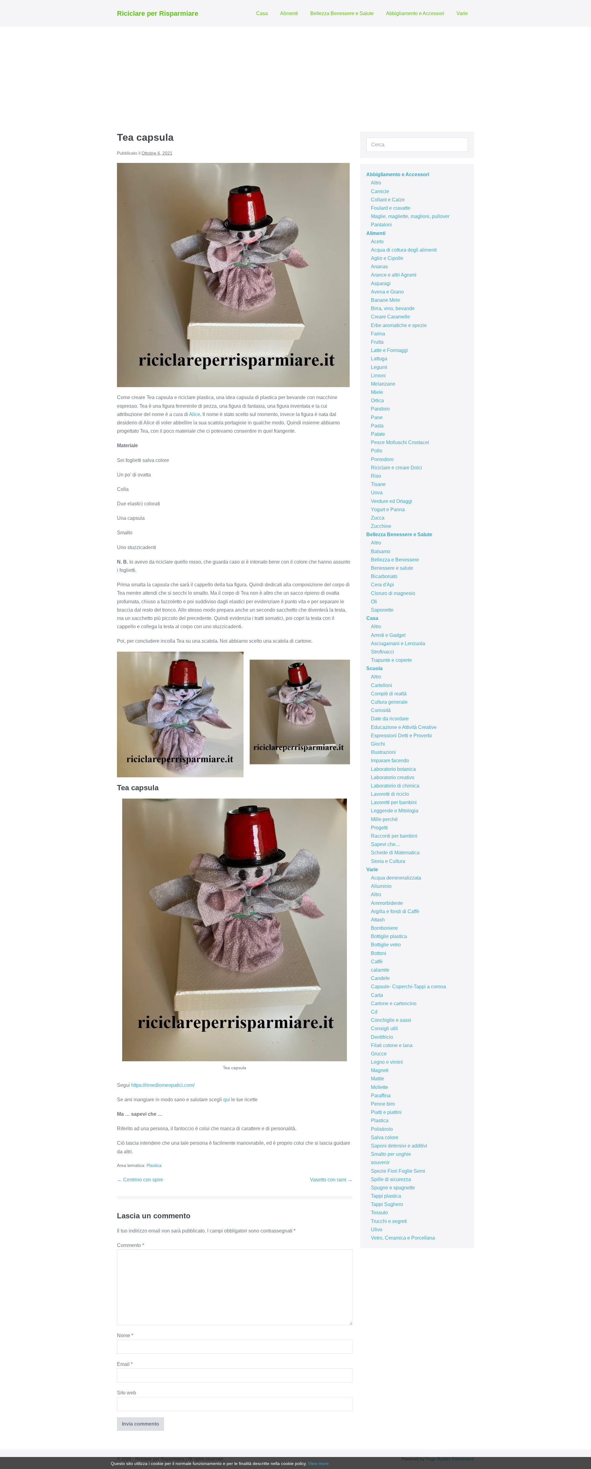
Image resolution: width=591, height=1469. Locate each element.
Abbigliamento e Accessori (415, 13)
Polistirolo (382, 1129)
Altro (376, 182)
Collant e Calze (388, 199)
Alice (194, 414)
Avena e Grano (387, 291)
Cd (374, 1011)
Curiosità (381, 710)
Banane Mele (385, 300)
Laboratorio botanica (393, 769)
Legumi (379, 367)
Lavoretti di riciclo (390, 794)
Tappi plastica (386, 1196)
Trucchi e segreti (389, 1221)
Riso (376, 476)
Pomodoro (382, 459)
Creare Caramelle (390, 316)
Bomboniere (384, 928)
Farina (378, 333)
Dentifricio (382, 1037)
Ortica (377, 400)
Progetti (379, 827)
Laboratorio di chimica (395, 785)
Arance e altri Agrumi (393, 274)
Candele (380, 978)
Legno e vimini (387, 1062)
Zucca (377, 517)
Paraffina (381, 1095)
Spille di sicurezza (391, 1179)
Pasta (377, 425)
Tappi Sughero (387, 1204)
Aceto (377, 241)
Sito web (126, 1392)
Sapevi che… (385, 844)
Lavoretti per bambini (394, 802)
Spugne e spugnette (393, 1187)
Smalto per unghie (391, 1154)
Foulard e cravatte (390, 208)
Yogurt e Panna (388, 509)
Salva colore (384, 1137)
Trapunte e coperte (391, 660)
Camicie (380, 191)
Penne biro (383, 1104)
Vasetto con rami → (331, 1179)
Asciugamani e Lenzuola (398, 643)
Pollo (376, 450)
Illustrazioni (383, 752)
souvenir (380, 1162)
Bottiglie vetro (386, 944)
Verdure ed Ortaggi (391, 501)
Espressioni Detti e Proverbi (401, 735)
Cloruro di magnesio (393, 593)
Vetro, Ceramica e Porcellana (403, 1237)
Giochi (378, 744)
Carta (377, 995)
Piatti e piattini (386, 1112)
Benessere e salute (392, 568)
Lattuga (379, 358)
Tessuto (379, 1212)
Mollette (379, 1087)
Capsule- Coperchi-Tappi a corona (408, 986)
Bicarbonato (384, 576)
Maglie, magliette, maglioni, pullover (410, 216)
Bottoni (378, 953)
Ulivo (376, 1229)
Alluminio (381, 886)
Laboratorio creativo (392, 777)
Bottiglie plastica (389, 936)
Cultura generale (389, 702)
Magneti (379, 1070)
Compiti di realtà (389, 693)
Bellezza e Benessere (395, 559)
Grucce (379, 1053)
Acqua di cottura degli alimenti (404, 250)
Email (125, 1364)
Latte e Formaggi (389, 350)
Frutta (377, 342)
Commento (130, 1245)
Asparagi (381, 283)
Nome (125, 1335)
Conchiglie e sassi (391, 1020)
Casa (262, 13)
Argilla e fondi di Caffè (395, 911)
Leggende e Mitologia (394, 810)
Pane (377, 417)
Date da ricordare (390, 718)
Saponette (382, 610)
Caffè (377, 961)
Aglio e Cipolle (387, 258)
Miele (377, 392)
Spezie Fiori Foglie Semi (398, 1171)
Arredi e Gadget (388, 635)
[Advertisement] (295, 73)
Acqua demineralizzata (396, 877)
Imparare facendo (390, 760)
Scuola (374, 668)
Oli (374, 601)
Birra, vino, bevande (393, 308)
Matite (377, 1078)
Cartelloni (381, 685)
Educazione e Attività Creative (403, 727)
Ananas (379, 266)
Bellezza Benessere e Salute (342, 13)
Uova (377, 492)
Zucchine (381, 526)
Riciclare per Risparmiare (157, 13)
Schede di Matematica (395, 852)
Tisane (378, 484)
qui (226, 1099)
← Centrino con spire (140, 1179)
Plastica (154, 1165)
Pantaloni (381, 224)
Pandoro (380, 408)
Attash (378, 919)
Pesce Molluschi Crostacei (400, 442)
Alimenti (289, 13)
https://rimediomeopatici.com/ (163, 1085)
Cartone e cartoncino (393, 1003)
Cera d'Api (382, 584)
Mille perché (384, 819)
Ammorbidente (387, 903)
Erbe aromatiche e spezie (399, 325)
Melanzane (383, 383)
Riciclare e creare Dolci (396, 467)
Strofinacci (382, 651)
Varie (462, 13)
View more (318, 1463)
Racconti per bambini (394, 836)
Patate (378, 434)
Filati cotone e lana (391, 1045)
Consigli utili (384, 1028)
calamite (380, 970)
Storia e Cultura (388, 861)
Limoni (378, 375)
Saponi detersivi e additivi (399, 1145)
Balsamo (380, 551)
